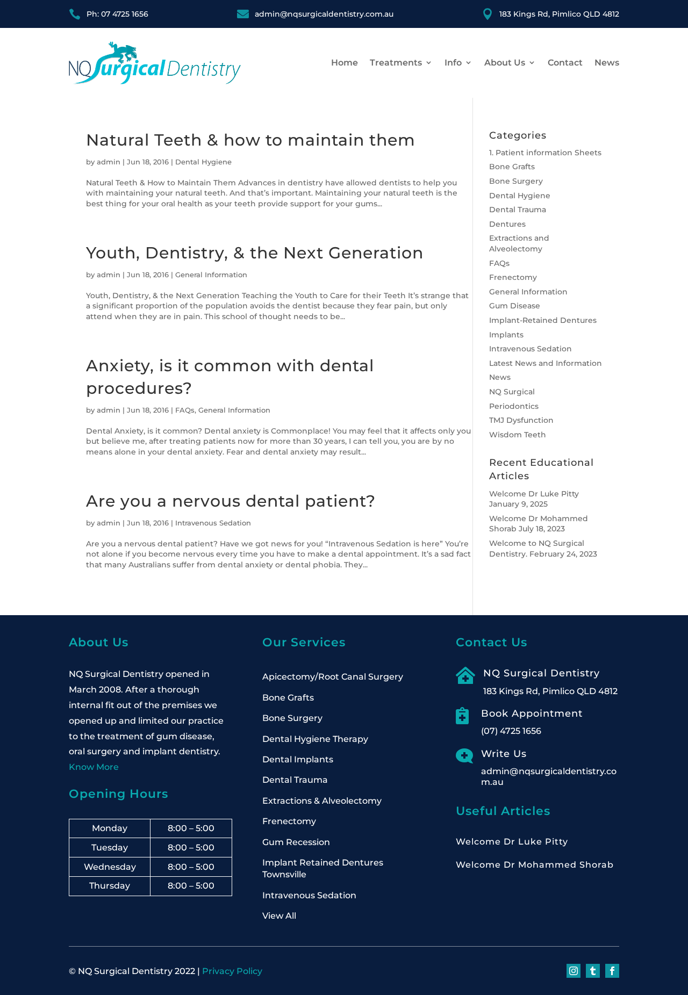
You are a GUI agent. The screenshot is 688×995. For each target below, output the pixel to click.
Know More (94, 767)
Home (344, 62)
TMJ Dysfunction (521, 420)
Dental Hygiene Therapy (315, 739)
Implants (506, 335)
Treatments (396, 62)
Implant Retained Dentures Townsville (322, 868)
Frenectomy (513, 277)
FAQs (185, 410)
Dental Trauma (517, 209)
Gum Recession (296, 842)
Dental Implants (297, 759)
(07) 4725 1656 (511, 731)
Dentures (507, 224)
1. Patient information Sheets (545, 152)
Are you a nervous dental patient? (231, 501)
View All (279, 916)
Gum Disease (514, 306)
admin (108, 161)
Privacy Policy (232, 971)
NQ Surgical (512, 391)
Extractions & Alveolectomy (322, 801)
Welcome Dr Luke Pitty (534, 494)
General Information (211, 274)
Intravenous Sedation (213, 522)
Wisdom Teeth (517, 434)
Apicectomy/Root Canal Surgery (332, 677)
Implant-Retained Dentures (543, 320)
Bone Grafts (512, 166)
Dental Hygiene (203, 161)
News (606, 62)
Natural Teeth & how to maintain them (250, 140)
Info (453, 62)
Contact (565, 62)
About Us (504, 62)
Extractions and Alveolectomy (519, 243)
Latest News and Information (545, 363)
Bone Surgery (516, 181)
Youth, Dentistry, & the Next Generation (255, 253)
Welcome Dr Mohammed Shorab (535, 865)
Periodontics (514, 406)
